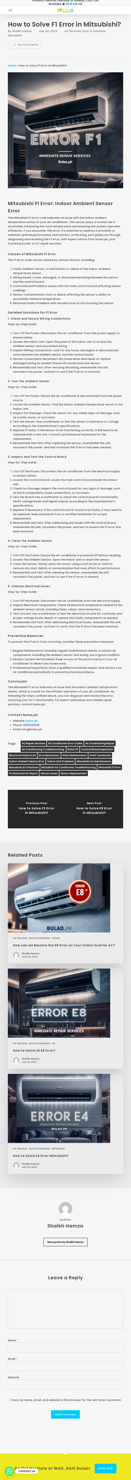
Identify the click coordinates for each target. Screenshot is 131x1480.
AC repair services (33, 743)
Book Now (105, 1468)
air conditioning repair (99, 743)
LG (53, 1043)
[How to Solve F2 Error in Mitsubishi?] (37, 809)
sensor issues (49, 773)
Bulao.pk (32, 721)
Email (12, 1359)
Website (13, 1377)
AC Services (72, 31)
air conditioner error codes (65, 743)
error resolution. (49, 755)
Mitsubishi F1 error (110, 767)
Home (12, 66)
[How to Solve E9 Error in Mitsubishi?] (94, 809)
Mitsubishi (15, 35)
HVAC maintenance (74, 755)
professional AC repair (23, 773)
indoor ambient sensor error (26, 761)
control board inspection (97, 749)
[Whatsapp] (9, 1471)
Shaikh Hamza (22, 31)
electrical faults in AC (22, 755)
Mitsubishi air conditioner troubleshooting (68, 767)
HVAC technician (100, 755)
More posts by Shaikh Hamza (65, 1242)
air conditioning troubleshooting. (43, 749)
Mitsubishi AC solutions (24, 767)
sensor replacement (74, 773)
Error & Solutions (94, 31)
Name (13, 1340)
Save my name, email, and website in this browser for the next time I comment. (66, 1400)
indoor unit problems (60, 761)
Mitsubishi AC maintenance (94, 761)
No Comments (27, 45)
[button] (10, 10)
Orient (56, 938)
